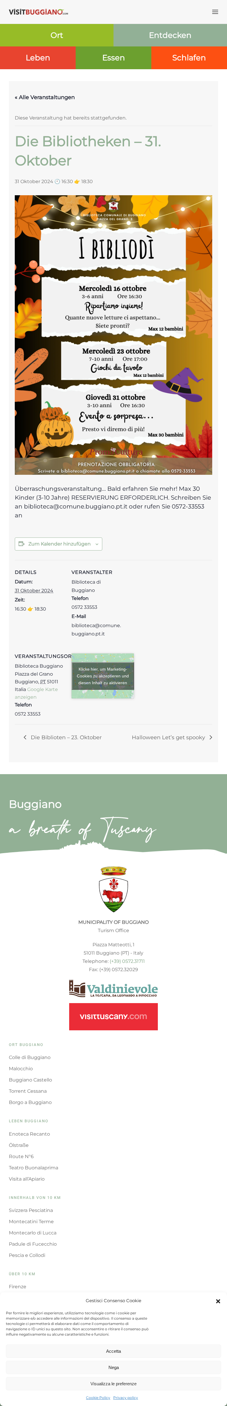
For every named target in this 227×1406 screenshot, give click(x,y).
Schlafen (189, 57)
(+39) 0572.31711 (127, 961)
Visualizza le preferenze (113, 1383)
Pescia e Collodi (27, 1255)
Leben (38, 57)
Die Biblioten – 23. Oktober (65, 737)
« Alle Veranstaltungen (45, 97)
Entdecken (170, 35)
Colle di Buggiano (30, 1057)
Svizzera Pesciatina (31, 1210)
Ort (57, 35)
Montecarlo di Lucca (32, 1233)
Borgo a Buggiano (30, 1102)
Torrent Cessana (28, 1091)
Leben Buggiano (28, 1121)
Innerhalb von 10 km (35, 1197)
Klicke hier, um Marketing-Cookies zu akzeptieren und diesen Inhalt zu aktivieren (103, 676)
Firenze (17, 1286)
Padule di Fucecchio (33, 1244)
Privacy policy (125, 1397)
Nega (113, 1367)
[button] (218, 1301)
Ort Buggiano (26, 1044)
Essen (113, 57)
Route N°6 (21, 1156)
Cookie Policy (98, 1397)
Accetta (113, 1351)
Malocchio (21, 1068)
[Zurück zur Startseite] (38, 12)
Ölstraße (19, 1145)
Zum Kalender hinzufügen (59, 544)
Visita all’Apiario (27, 1179)
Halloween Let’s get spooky (169, 737)
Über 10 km (22, 1274)
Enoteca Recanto (29, 1134)
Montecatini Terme (31, 1221)
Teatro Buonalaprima (33, 1168)
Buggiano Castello (30, 1080)
